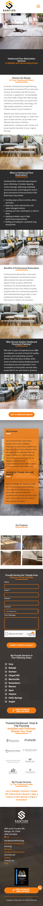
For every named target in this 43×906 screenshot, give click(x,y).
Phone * (7, 598)
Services (7, 607)
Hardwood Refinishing (14, 840)
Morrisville (14, 679)
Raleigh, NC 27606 (12, 831)
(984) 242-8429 (22, 711)
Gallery (7, 857)
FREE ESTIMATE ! (22, 709)
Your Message (9, 615)
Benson (12, 686)
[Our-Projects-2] (32, 549)
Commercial (9, 855)
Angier (12, 701)
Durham (12, 671)
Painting (8, 846)
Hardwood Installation (14, 843)
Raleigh (12, 668)
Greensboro (14, 683)
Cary (11, 664)
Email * (7, 590)
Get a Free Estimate (21, 414)
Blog (6, 863)
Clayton (12, 694)
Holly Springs (15, 698)
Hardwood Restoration (14, 852)
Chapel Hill (14, 675)
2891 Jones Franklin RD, (14, 828)
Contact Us (9, 860)
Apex (11, 690)
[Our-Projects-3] (11, 564)
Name (6, 582)
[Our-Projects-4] (32, 564)
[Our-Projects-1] (11, 549)
